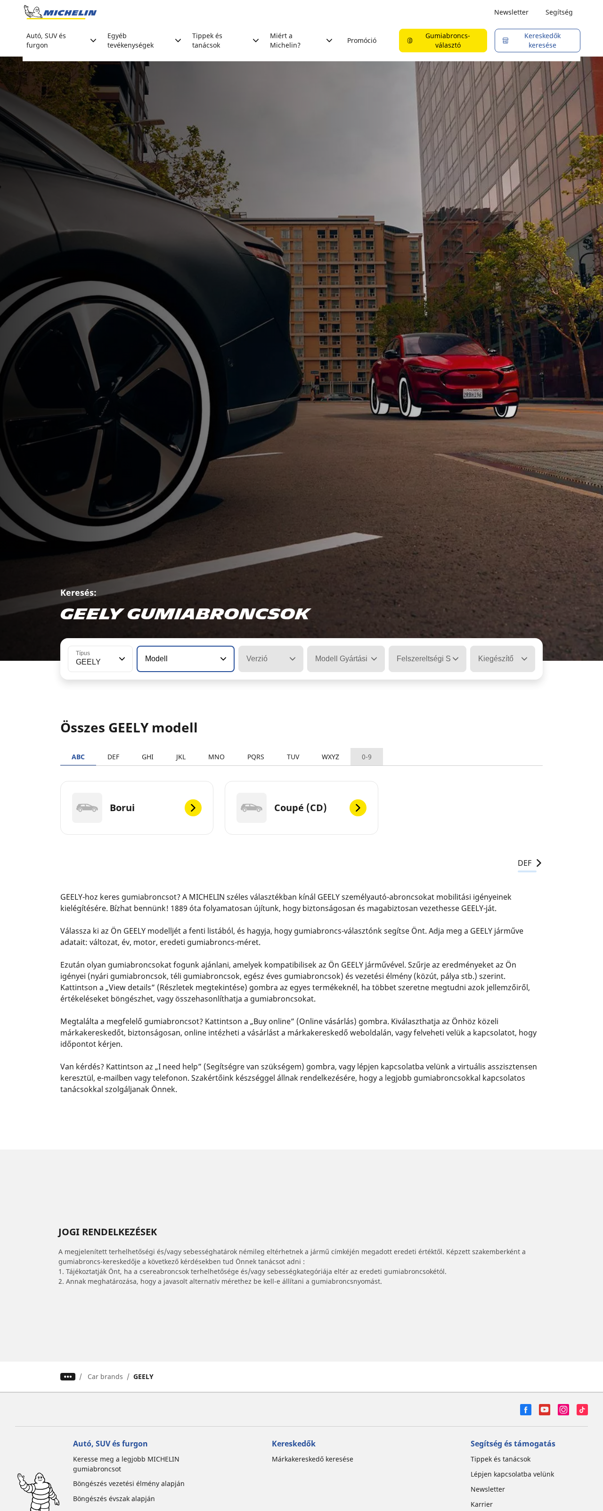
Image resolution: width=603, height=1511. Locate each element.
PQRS (255, 756)
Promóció (361, 40)
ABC (78, 756)
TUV (293, 756)
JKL (181, 756)
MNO (216, 756)
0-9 (367, 756)
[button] (121, 659)
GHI (148, 756)
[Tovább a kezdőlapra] (60, 12)
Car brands (105, 1376)
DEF (113, 756)
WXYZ (330, 756)
